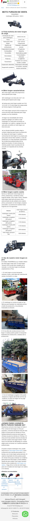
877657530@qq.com (13, 5)
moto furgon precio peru (16, 450)
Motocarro (15, 514)
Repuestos (15, 516)
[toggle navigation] (25, 2)
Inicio (2, 7)
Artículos (15, 518)
